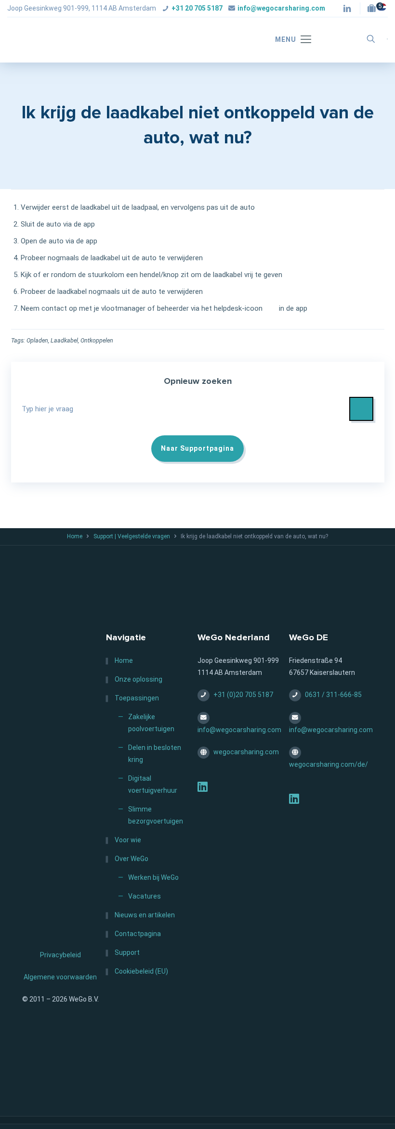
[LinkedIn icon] (347, 9)
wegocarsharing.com (246, 752)
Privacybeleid (60, 955)
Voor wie (128, 840)
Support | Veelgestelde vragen (131, 536)
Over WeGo (131, 859)
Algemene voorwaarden (60, 977)
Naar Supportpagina (197, 448)
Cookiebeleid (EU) (141, 971)
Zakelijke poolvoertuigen (151, 723)
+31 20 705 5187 (197, 8)
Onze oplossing (138, 679)
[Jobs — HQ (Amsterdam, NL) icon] (374, 9)
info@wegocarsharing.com (281, 8)
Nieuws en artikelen (145, 915)
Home (74, 536)
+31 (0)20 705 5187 (243, 694)
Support (127, 952)
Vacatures (144, 896)
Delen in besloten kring (154, 753)
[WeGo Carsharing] (79, 39)
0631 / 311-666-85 (333, 694)
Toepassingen (137, 698)
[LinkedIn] (203, 788)
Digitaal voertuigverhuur (152, 784)
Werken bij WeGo (153, 877)
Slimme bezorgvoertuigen (155, 815)
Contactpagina (138, 934)
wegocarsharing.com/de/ (328, 764)
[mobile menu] (288, 40)
